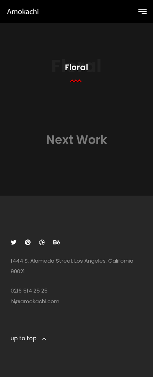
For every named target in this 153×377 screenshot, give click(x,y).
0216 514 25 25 (29, 290)
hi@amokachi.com (35, 301)
